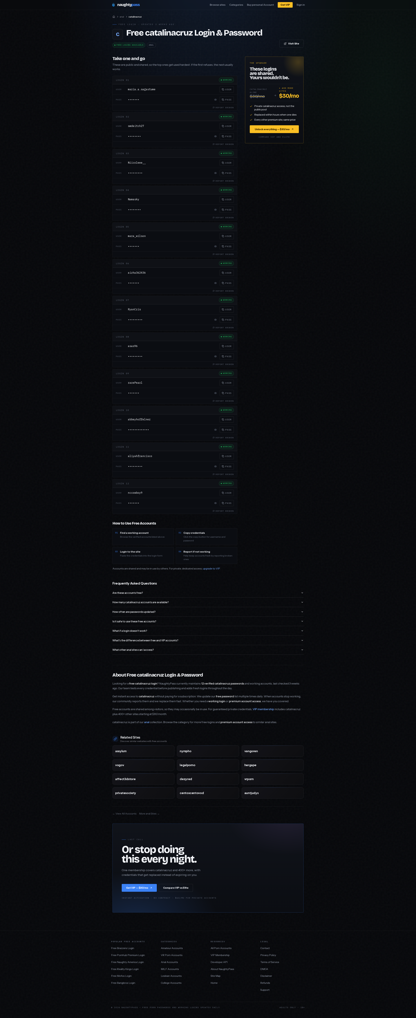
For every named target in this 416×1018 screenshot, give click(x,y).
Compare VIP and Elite (274, 137)
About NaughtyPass (222, 969)
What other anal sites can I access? (133, 649)
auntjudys (251, 793)
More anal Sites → (149, 813)
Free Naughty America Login (127, 962)
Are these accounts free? (127, 592)
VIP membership (263, 709)
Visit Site (293, 43)
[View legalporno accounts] (233, 765)
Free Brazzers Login (122, 948)
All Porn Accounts (221, 948)
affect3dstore (125, 779)
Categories (236, 4)
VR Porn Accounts (171, 955)
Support (265, 989)
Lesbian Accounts (171, 975)
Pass (228, 99)
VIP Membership (220, 955)
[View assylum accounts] (169, 751)
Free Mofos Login (121, 975)
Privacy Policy (268, 955)
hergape (250, 765)
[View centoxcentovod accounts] (233, 793)
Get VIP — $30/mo (137, 887)
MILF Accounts (170, 969)
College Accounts (171, 982)
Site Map (216, 975)
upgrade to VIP (211, 568)
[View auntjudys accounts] (298, 793)
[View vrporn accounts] (298, 779)
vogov (119, 765)
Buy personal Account (260, 4)
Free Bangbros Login (123, 982)
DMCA (264, 969)
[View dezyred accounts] (233, 779)
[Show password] (215, 99)
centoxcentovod (192, 793)
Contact (265, 948)
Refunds (265, 982)
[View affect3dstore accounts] (169, 779)
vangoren (251, 751)
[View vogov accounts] (169, 765)
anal (122, 16)
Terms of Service (269, 962)
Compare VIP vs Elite (175, 887)
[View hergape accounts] (298, 765)
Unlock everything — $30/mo (272, 129)
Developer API (219, 962)
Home (214, 982)
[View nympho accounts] (233, 751)
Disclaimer (266, 975)
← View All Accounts (124, 813)
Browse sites (217, 4)
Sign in (301, 4)
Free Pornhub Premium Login (128, 955)
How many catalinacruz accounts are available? (140, 602)
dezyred (186, 779)
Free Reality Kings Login (125, 969)
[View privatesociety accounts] (169, 793)
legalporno (187, 765)
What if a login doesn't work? (129, 630)
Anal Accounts (169, 962)
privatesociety (125, 793)
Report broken (225, 107)
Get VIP (285, 4)
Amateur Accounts (172, 948)
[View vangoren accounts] (298, 751)
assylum (120, 751)
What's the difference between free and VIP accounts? (145, 640)
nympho (185, 751)
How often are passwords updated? (134, 611)
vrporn (249, 779)
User (228, 89)
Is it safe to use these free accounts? (134, 621)
